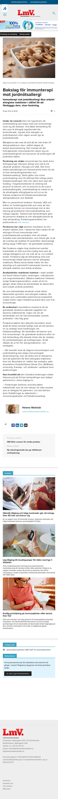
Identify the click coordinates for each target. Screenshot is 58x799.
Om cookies (7, 786)
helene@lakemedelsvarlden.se (35, 411)
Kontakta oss (8, 783)
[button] (4, 15)
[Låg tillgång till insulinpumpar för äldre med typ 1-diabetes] (29, 556)
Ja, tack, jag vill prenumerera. (17, 673)
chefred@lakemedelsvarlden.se (21, 748)
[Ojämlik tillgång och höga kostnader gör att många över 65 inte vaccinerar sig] (29, 509)
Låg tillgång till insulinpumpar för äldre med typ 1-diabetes (28, 561)
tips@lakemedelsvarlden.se (13, 751)
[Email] (21, 425)
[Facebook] (13, 425)
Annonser (6, 780)
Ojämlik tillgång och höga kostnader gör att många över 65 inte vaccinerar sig (28, 514)
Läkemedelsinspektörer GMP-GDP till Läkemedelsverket (28, 650)
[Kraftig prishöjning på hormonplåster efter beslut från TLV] (29, 609)
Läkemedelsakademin (38, 2)
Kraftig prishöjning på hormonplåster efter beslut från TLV (27, 614)
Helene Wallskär (31, 407)
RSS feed (6, 789)
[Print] (25, 425)
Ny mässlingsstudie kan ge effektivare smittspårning (24, 451)
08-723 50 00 (18, 746)
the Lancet (23, 222)
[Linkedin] (17, 425)
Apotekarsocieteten (19, 2)
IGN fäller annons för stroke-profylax (23, 442)
